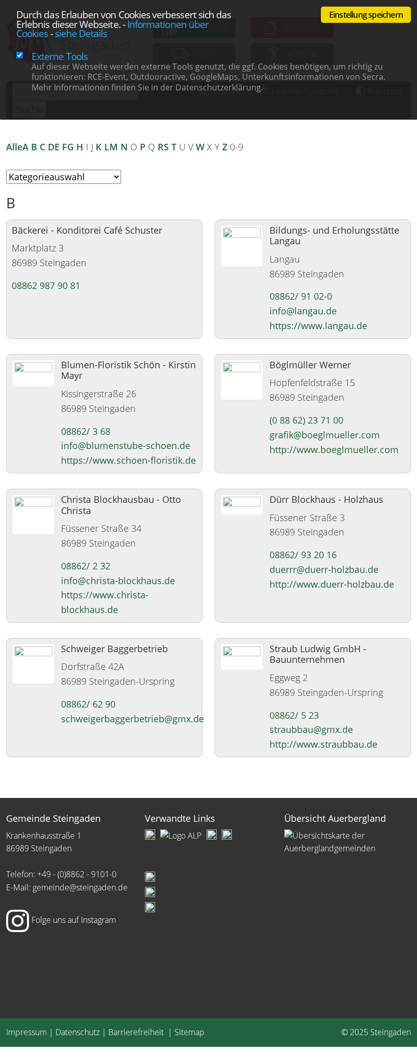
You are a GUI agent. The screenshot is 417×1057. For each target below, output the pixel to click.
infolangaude (303, 311)
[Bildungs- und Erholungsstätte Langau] (241, 245)
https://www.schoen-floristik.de (128, 460)
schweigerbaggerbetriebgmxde (132, 719)
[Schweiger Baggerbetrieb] (33, 663)
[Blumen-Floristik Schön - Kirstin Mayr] (33, 372)
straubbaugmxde (311, 729)
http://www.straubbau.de (323, 744)
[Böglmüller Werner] (241, 379)
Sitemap (189, 1032)
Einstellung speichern (366, 14)
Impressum (26, 1032)
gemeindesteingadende (80, 887)
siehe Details (81, 33)
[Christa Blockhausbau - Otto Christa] (33, 513)
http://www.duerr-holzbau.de (332, 584)
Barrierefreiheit (137, 1032)
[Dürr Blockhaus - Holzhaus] (241, 504)
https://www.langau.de (318, 325)
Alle (14, 147)
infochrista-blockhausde (118, 580)
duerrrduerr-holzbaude (324, 569)
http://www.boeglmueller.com (334, 449)
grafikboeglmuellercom (325, 435)
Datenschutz (77, 1032)
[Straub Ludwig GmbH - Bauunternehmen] (241, 656)
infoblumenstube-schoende (125, 445)
